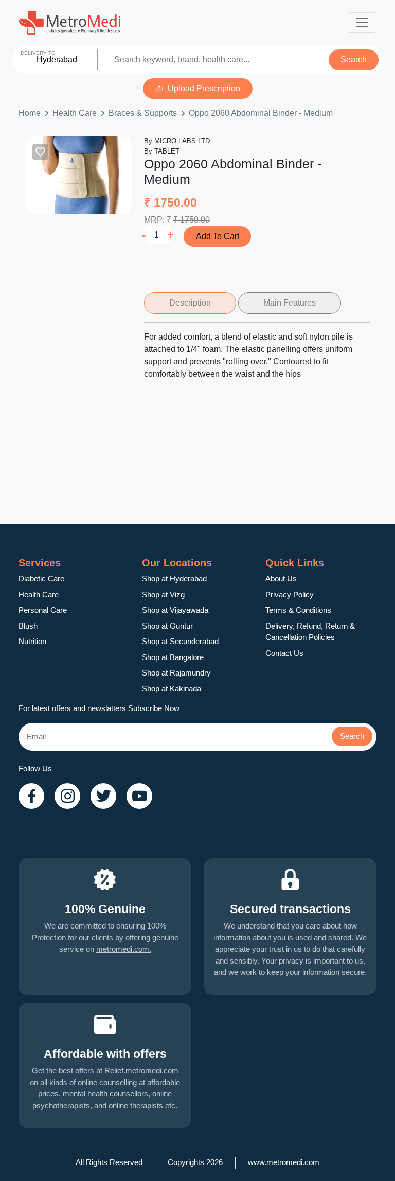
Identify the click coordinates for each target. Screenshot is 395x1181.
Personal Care (43, 609)
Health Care (74, 113)
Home (30, 113)
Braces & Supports (143, 113)
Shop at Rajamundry (176, 672)
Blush (28, 625)
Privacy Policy (289, 594)
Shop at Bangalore (173, 657)
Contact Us (284, 653)
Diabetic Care (41, 578)
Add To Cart (217, 236)
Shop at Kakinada (171, 688)
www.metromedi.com (283, 1162)
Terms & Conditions (298, 609)
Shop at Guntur (167, 625)
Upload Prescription (204, 88)
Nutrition (32, 641)
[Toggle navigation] (362, 22)
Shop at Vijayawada (175, 609)
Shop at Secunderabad (180, 641)
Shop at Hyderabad (174, 578)
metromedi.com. (123, 948)
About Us (281, 578)
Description (190, 302)
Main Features (289, 302)
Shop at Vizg (163, 594)
